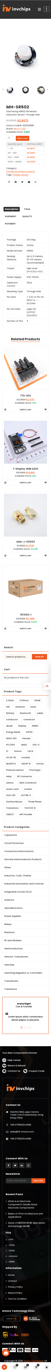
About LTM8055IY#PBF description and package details (26, 1224)
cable (40, 713)
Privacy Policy (15, 1286)
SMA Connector (28, 782)
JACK (30, 751)
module (16, 174)
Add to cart (22, 138)
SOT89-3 (26, 795)
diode (9, 725)
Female (26, 738)
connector (29, 719)
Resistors (9, 932)
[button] (21, 1027)
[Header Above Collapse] (46, 9)
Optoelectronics (13, 908)
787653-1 (25, 614)
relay (9, 776)
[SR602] (25, 56)
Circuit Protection (14, 843)
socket (28, 789)
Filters (7, 867)
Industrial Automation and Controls (24, 883)
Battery (10, 713)
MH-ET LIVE (20, 128)
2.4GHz (10, 700)
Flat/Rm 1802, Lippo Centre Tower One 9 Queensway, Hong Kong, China (26, 1114)
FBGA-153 (11, 738)
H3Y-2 (36, 744)
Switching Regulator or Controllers (23, 972)
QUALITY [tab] (27, 216)
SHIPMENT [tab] (10, 216)
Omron (40, 763)
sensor (25, 174)
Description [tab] (11, 209)
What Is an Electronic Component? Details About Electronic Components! (22, 1204)
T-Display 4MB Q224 (25, 468)
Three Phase (34, 801)
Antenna (20, 706)
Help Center (14, 1060)
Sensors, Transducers (16, 956)
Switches (9, 964)
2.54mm (24, 700)
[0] (6, 1353)
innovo (18, 751)
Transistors (12, 808)
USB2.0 (10, 814)
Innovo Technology (33, 1360)
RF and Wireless (12, 940)
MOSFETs (11, 763)
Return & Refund (16, 1065)
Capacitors (10, 835)
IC (7, 751)
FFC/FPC (10, 744)
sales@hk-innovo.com (22, 1131)
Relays (8, 924)
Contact (12, 1281)
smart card (12, 789)
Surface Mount (14, 801)
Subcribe (38, 1180)
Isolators (9, 899)
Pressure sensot (15, 770)
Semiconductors (13, 948)
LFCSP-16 (11, 757)
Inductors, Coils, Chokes (17, 875)
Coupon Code (36, 1071)
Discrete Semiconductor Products (23, 859)
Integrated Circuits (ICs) (18, 891)
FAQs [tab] (27, 209)
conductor (12, 719)
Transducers (11, 981)
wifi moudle (25, 814)
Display (22, 725)
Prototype (34, 770)
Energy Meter (13, 732)
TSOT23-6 (29, 808)
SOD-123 (10, 795)
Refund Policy (15, 1292)
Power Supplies (12, 916)
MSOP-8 (26, 763)
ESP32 (29, 732)
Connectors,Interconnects (20, 171)
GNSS (24, 744)
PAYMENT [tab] (10, 223)
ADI (8, 706)
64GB (37, 700)
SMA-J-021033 (25, 541)
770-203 (25, 395)
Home (11, 1275)
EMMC (35, 725)
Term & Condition (17, 1298)
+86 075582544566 (20, 1124)
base (33, 706)
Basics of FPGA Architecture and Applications (25, 1215)
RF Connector (24, 776)
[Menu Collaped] (39, 9)
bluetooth (25, 713)
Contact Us (14, 1071)
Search (39, 656)
